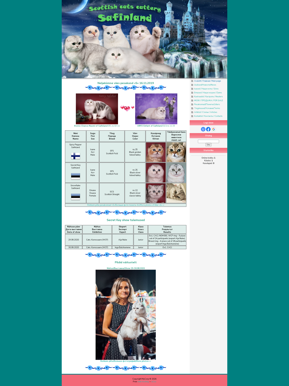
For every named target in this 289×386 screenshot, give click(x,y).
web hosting (143, 381)
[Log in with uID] (203, 129)
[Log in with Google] (213, 129)
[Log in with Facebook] (208, 129)
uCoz (154, 381)
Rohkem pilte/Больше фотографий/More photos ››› (125, 361)
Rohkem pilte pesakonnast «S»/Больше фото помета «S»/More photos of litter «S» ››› (125, 205)
